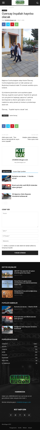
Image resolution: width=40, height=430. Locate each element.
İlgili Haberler (6, 171)
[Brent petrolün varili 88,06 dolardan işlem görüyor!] (6, 186)
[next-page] (6, 203)
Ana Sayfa (4, 7)
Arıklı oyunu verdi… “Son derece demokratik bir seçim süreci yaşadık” (10, 139)
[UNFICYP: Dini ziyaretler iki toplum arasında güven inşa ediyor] (7, 274)
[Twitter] (8, 24)
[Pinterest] (12, 24)
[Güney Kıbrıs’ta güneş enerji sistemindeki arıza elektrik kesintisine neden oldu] (7, 284)
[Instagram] (15, 415)
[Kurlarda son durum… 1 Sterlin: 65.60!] (6, 178)
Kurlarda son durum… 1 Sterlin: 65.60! (25, 307)
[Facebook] (4, 24)
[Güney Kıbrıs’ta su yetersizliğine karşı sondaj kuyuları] (7, 294)
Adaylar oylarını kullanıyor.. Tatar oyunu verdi (30, 138)
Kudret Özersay (13, 115)
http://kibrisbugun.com (20, 162)
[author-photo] (20, 157)
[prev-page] (3, 203)
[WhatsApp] (16, 24)
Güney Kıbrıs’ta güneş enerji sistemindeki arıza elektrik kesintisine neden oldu (25, 282)
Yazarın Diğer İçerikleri (19, 171)
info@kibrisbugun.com (10, 20)
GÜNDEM (11, 7)
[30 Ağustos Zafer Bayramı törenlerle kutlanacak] (6, 196)
